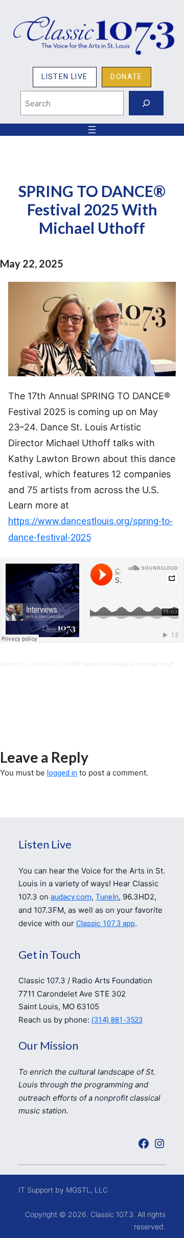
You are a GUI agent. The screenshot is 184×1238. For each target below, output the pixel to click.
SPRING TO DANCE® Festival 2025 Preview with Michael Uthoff (102, 664)
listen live (64, 76)
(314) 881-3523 (117, 1020)
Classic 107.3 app (105, 923)
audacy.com (71, 897)
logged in (62, 773)
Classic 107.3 (14, 664)
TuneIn (107, 897)
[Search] (146, 103)
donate (126, 76)
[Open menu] (92, 130)
